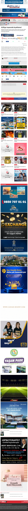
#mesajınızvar (5, 58)
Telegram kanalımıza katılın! (14, 63)
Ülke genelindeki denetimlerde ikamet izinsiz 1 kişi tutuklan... (16, 494)
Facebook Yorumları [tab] (20, 98)
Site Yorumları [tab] (7, 98)
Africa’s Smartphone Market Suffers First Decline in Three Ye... (16, 496)
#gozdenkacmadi (15, 58)
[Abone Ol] (24, 43)
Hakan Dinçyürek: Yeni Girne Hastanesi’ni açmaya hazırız (16, 431)
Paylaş (7, 41)
